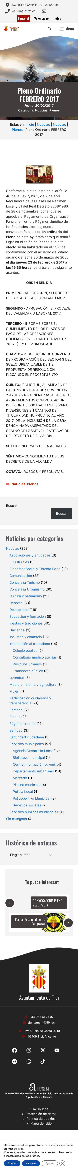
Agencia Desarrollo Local (33, 751)
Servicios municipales (26, 744)
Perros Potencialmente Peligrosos (30, 921)
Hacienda (17, 630)
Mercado (20, 778)
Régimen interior (22, 724)
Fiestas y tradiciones (26, 623)
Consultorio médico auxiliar (34, 657)
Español (23, 18)
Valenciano (41, 18)
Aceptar (12, 1163)
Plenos (54, 110)
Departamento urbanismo (33, 771)
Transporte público (28, 671)
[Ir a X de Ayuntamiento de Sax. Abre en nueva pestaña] (28, 1050)
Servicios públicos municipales (33, 812)
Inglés (57, 18)
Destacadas (19, 610)
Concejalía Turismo (24, 582)
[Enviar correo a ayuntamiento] (44, 11)
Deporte (15, 603)
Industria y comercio (25, 637)
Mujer (13, 691)
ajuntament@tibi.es (41, 1022)
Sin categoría (16, 819)
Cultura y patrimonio (25, 596)
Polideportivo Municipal (31, 798)
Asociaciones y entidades (30, 555)
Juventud (16, 678)
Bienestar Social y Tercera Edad (35, 569)
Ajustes (50, 1163)
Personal (16, 710)
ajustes (34, 1156)
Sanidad (16, 730)
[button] (50, 29)
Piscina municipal (26, 785)
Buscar (11, 506)
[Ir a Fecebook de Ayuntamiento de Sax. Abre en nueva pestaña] (14, 1050)
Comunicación (20, 576)
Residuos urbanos (27, 664)
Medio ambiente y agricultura (32, 685)
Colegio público (25, 651)
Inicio (29, 124)
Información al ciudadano (29, 644)
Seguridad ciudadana (26, 737)
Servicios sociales (27, 805)
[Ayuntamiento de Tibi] (11, 29)
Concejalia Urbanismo (27, 589)
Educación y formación (27, 617)
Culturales (21, 562)
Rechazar (31, 1163)
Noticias (41, 110)
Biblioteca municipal (29, 758)
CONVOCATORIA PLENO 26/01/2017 (47, 902)
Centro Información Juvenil (34, 764)
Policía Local (23, 792)
